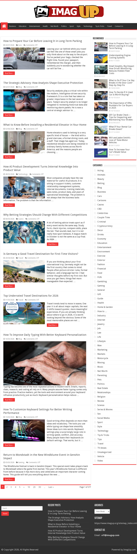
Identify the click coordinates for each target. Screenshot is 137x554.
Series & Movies (105, 409)
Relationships (103, 392)
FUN (99, 277)
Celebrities (102, 213)
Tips (99, 439)
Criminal (101, 221)
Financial (101, 268)
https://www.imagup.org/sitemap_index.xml (115, 523)
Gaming (21, 462)
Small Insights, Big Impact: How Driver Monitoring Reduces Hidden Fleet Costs (121, 70)
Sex (99, 413)
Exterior (101, 260)
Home (4, 25)
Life (99, 337)
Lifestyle (101, 341)
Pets (99, 379)
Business (12, 26)
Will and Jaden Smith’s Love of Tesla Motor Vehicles (119, 140)
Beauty (100, 179)
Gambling (102, 281)
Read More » (9, 73)
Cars (20, 45)
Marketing (102, 349)
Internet (101, 320)
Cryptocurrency (105, 226)
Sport (72, 26)
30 (40, 487)
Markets (101, 354)
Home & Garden (105, 307)
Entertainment (34, 26)
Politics (64, 26)
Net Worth (54, 26)
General (101, 290)
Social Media (103, 418)
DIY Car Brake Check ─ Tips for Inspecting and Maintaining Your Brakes (121, 117)
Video (100, 460)
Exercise (101, 256)
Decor (100, 230)
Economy (101, 239)
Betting (100, 183)
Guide (100, 298)
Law (99, 332)
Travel (109, 26)
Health (45, 26)
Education (22, 26)
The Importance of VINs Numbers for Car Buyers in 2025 (121, 105)
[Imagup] (68, 11)
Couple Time (103, 217)
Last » (51, 487)
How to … (102, 311)
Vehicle (100, 456)
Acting (100, 170)
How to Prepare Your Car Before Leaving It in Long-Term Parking (42, 41)
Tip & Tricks (99, 26)
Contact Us (119, 26)
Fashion (101, 264)
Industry (101, 315)
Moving (101, 362)
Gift (99, 294)
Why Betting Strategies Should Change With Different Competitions (45, 214)
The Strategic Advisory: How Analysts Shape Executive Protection (43, 82)
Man (99, 345)
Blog (20, 87)
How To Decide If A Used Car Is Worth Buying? (121, 93)
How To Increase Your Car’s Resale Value (119, 150)
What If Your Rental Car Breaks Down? (120, 127)
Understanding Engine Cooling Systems (120, 56)
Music (100, 367)
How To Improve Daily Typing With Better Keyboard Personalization (44, 334)
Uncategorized (104, 452)
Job (99, 328)
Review (100, 401)
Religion (101, 396)
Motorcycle (102, 358)
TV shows (101, 448)
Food (99, 273)
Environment (103, 251)
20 (34, 487)
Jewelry (100, 324)
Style (78, 26)
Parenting (102, 375)
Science (100, 405)
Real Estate (102, 388)
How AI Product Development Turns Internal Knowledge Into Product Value (66, 531)
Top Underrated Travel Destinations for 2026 (30, 295)
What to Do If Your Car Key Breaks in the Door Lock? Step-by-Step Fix (121, 82)
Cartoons (101, 200)
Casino (21, 219)
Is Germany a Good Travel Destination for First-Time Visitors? (40, 253)
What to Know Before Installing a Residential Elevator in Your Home (44, 124)
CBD (99, 209)
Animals (101, 175)
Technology (87, 26)
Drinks (100, 234)
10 (29, 487)
